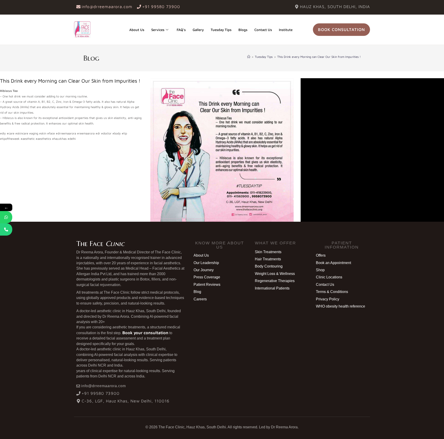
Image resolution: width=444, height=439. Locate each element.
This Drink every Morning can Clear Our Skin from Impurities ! (319, 57)
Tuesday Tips (221, 30)
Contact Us (263, 30)
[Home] (248, 57)
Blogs (242, 30)
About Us (136, 30)
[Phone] (6, 229)
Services (157, 30)
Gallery (198, 30)
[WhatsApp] (6, 217)
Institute (286, 30)
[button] (219, 245)
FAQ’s (181, 30)
